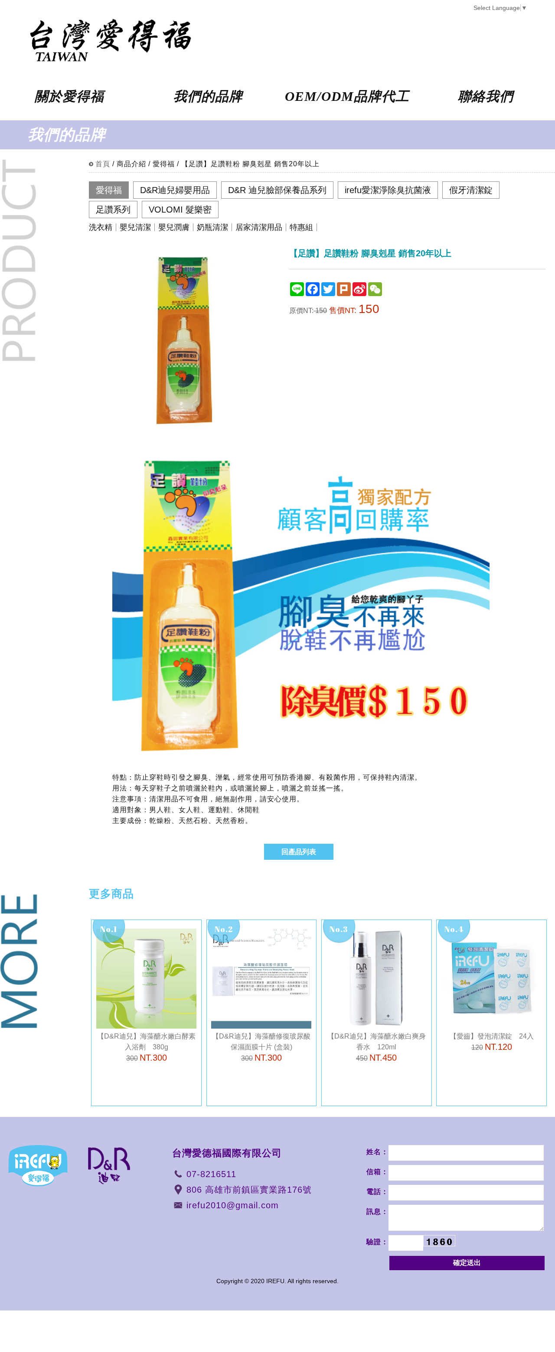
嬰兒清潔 (135, 227)
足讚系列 (113, 209)
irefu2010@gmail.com (232, 1205)
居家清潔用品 (258, 227)
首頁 (102, 164)
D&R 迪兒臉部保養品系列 (277, 190)
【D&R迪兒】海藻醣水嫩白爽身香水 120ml (376, 1047)
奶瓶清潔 (212, 227)
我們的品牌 (208, 96)
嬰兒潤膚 (173, 227)
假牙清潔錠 (471, 190)
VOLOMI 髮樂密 (180, 209)
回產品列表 (298, 851)
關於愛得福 (69, 96)
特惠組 (301, 227)
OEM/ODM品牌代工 (347, 96)
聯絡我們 (485, 96)
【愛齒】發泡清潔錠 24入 (492, 1042)
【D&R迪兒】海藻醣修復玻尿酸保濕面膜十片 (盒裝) (261, 1047)
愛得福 (109, 190)
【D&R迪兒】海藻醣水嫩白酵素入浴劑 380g (146, 1047)
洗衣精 (100, 227)
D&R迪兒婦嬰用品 (175, 190)
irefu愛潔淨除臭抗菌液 (388, 190)
